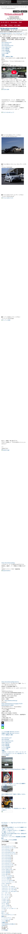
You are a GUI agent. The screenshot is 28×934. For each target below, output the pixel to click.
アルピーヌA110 (5, 883)
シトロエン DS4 (5, 900)
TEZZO (3, 1)
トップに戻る (4, 930)
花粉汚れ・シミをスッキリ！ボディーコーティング (13, 752)
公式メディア (25, 1)
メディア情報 (4, 25)
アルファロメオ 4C (5, 44)
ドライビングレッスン (19, 2)
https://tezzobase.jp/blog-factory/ (10, 682)
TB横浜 (3, 55)
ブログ (20, 22)
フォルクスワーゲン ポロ (7, 886)
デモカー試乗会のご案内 (7, 56)
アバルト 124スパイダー (6, 47)
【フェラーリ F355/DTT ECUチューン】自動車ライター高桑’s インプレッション (13, 831)
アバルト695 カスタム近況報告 (9, 839)
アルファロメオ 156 (6, 858)
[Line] (14, 727)
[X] (14, 723)
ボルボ (3, 911)
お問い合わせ (24, 11)
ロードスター (4, 885)
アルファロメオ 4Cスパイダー (7, 45)
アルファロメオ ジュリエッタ (8, 847)
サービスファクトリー (6, 918)
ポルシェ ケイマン (5, 907)
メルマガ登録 (16, 11)
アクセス (10, 25)
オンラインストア (8, 2)
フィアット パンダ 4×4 (7, 880)
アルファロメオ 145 (6, 861)
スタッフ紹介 (17, 25)
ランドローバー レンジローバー (8, 908)
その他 (3, 925)
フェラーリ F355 (5, 905)
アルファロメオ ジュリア (18, 33)
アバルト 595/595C (5, 50)
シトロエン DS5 (5, 902)
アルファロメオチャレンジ (7, 914)
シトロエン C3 (4, 899)
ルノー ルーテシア (5, 894)
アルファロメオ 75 (5, 868)
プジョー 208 (4, 903)
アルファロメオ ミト (6, 849)
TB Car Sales (14, 22)
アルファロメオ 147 (6, 860)
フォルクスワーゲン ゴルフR (8, 889)
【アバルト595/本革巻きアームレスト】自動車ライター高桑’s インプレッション (13, 828)
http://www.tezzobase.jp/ (11, 700)
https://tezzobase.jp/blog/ (8, 563)
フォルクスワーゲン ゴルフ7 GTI (9, 888)
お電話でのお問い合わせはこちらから (10, 733)
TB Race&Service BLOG (9, 28)
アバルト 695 (4, 874)
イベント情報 (4, 921)
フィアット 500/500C (5, 51)
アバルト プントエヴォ (6, 875)
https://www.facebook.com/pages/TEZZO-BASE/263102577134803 (12, 704)
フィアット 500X (4, 53)
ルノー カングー (5, 897)
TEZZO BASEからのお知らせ (8, 924)
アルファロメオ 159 (6, 857)
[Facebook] (14, 725)
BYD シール (4, 913)
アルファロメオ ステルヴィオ (8, 854)
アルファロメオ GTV (6, 866)
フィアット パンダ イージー (8, 882)
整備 (2, 916)
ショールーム (14, 1)
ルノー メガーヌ (5, 893)
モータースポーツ (5, 22)
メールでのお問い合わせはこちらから (10, 731)
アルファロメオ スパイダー (7, 865)
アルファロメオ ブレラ (6, 863)
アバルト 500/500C (5, 48)
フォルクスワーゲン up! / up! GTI (9, 891)
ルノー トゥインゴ (5, 896)
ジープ (3, 910)
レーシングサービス (6, 919)
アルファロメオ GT (6, 855)
